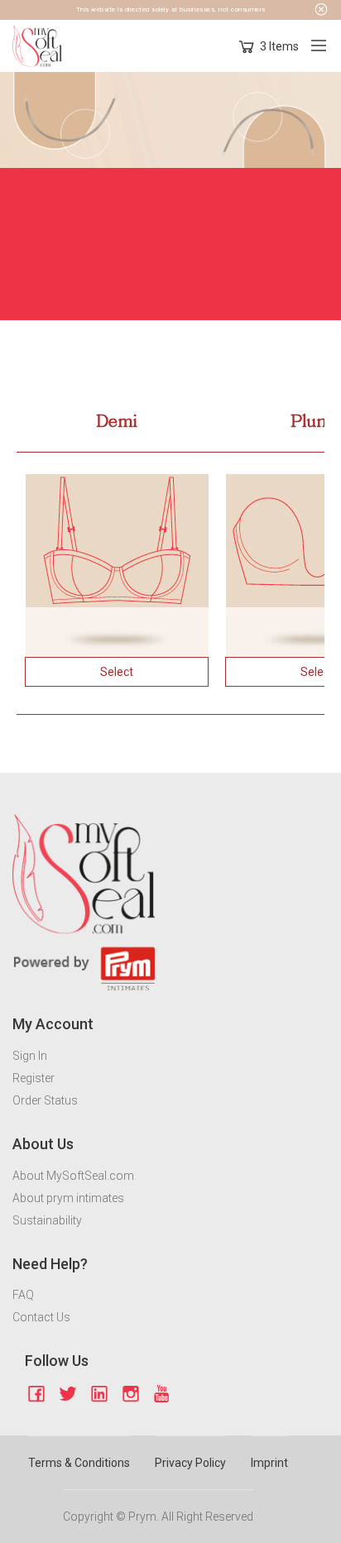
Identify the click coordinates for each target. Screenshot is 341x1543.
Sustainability (47, 1220)
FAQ (23, 1294)
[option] (117, 565)
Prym (142, 1516)
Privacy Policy (190, 1462)
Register (33, 1078)
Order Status (45, 1100)
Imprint (269, 1462)
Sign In (29, 1055)
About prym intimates (68, 1198)
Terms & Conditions (79, 1462)
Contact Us (41, 1317)
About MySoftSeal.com (73, 1175)
